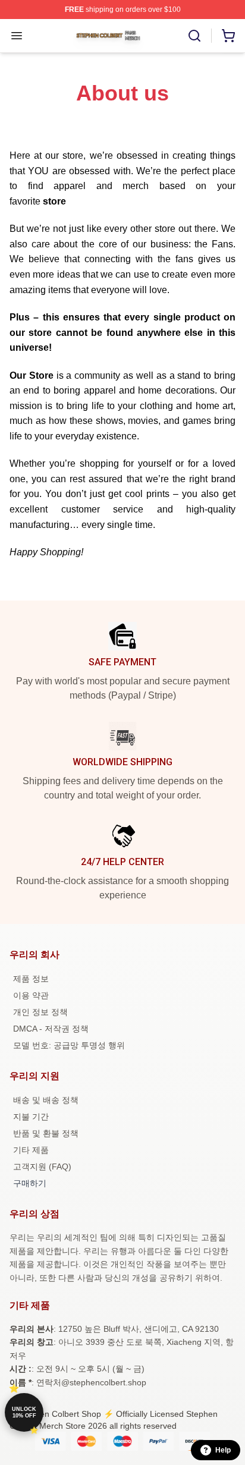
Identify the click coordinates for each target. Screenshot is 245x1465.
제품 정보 (31, 978)
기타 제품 (31, 1150)
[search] (194, 36)
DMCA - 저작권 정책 (51, 1028)
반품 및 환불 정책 (45, 1133)
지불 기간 (31, 1116)
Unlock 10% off (24, 1412)
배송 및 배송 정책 (45, 1100)
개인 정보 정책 (40, 1012)
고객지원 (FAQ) (42, 1166)
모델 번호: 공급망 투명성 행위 (69, 1045)
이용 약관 (31, 995)
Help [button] (223, 1450)
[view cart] (228, 36)
